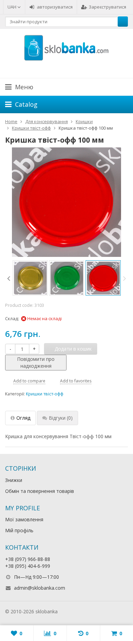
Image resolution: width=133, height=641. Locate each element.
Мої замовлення (24, 519)
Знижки (13, 480)
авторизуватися (55, 7)
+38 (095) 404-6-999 (27, 566)
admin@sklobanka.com (39, 588)
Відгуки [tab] (61, 418)
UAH (12, 7)
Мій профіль (19, 530)
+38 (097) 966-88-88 (27, 559)
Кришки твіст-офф (44, 394)
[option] (30, 278)
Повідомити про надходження (36, 362)
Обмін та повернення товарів (39, 491)
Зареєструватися (107, 7)
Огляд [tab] (23, 418)
